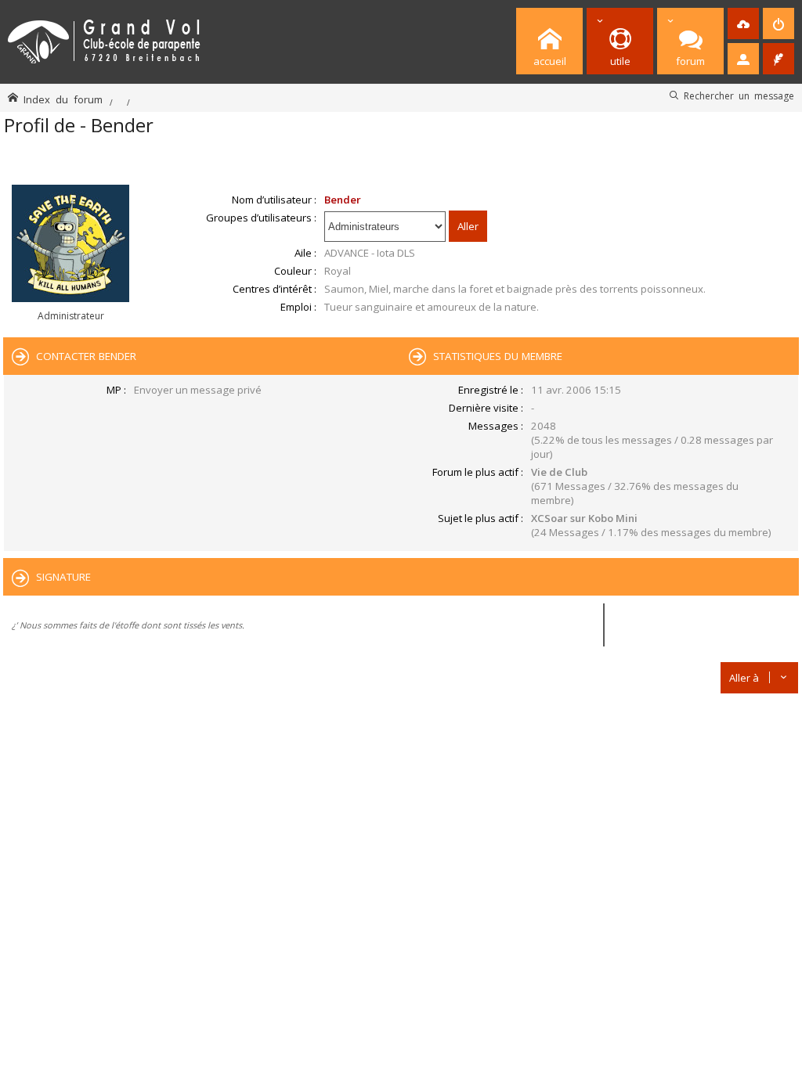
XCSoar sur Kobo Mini (584, 518)
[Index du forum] (104, 39)
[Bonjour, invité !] (743, 58)
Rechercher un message (739, 95)
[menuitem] (743, 23)
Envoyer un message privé (198, 390)
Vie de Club (559, 472)
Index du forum (63, 99)
